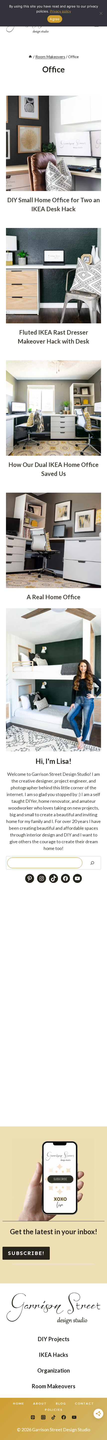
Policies (53, 1410)
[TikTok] (53, 1417)
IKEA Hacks (53, 1354)
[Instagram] (43, 1417)
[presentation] (53, 143)
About (40, 1403)
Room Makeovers (53, 1386)
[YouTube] (74, 1417)
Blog (61, 1403)
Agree (54, 19)
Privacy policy (60, 11)
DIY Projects (53, 1339)
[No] (100, 13)
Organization (53, 1370)
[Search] (92, 862)
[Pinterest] (32, 1417)
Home (18, 1403)
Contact (84, 1403)
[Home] (30, 56)
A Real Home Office (53, 597)
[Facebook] (63, 1417)
